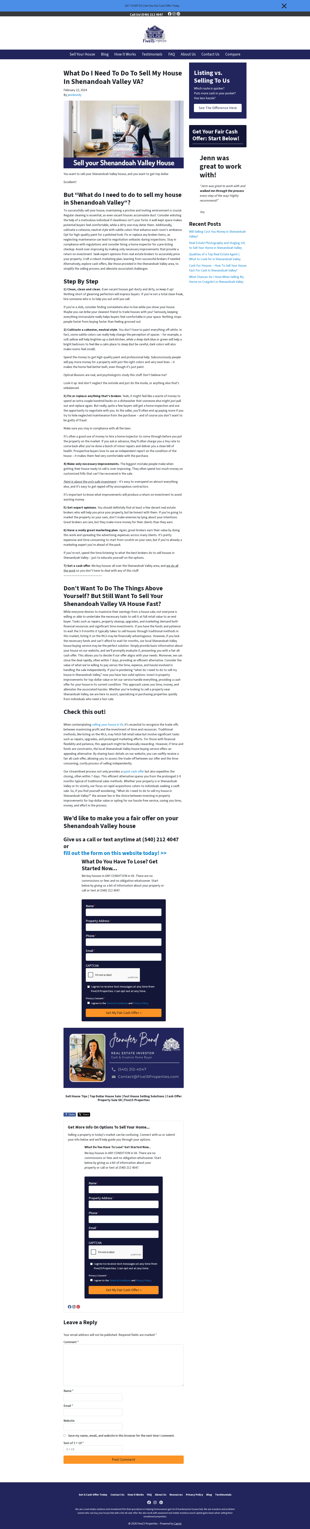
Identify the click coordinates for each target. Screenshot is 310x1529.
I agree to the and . (120, 1003)
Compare (232, 54)
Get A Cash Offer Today (93, 1495)
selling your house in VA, (108, 724)
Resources (176, 1495)
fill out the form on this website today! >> (115, 853)
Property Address (98, 921)
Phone (91, 936)
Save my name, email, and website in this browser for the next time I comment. (121, 1435)
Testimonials (152, 54)
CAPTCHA (92, 965)
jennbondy (74, 95)
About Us (188, 54)
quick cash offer (133, 771)
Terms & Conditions (117, 1003)
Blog (105, 54)
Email (90, 951)
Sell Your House (82, 54)
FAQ (171, 54)
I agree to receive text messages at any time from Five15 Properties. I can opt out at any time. (122, 988)
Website (69, 1421)
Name (90, 906)
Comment (71, 1342)
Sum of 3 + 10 (74, 1443)
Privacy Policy (140, 1003)
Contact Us (210, 54)
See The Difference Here (218, 107)
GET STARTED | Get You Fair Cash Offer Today (152, 6)
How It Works (125, 54)
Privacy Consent (95, 998)
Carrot (178, 1524)
